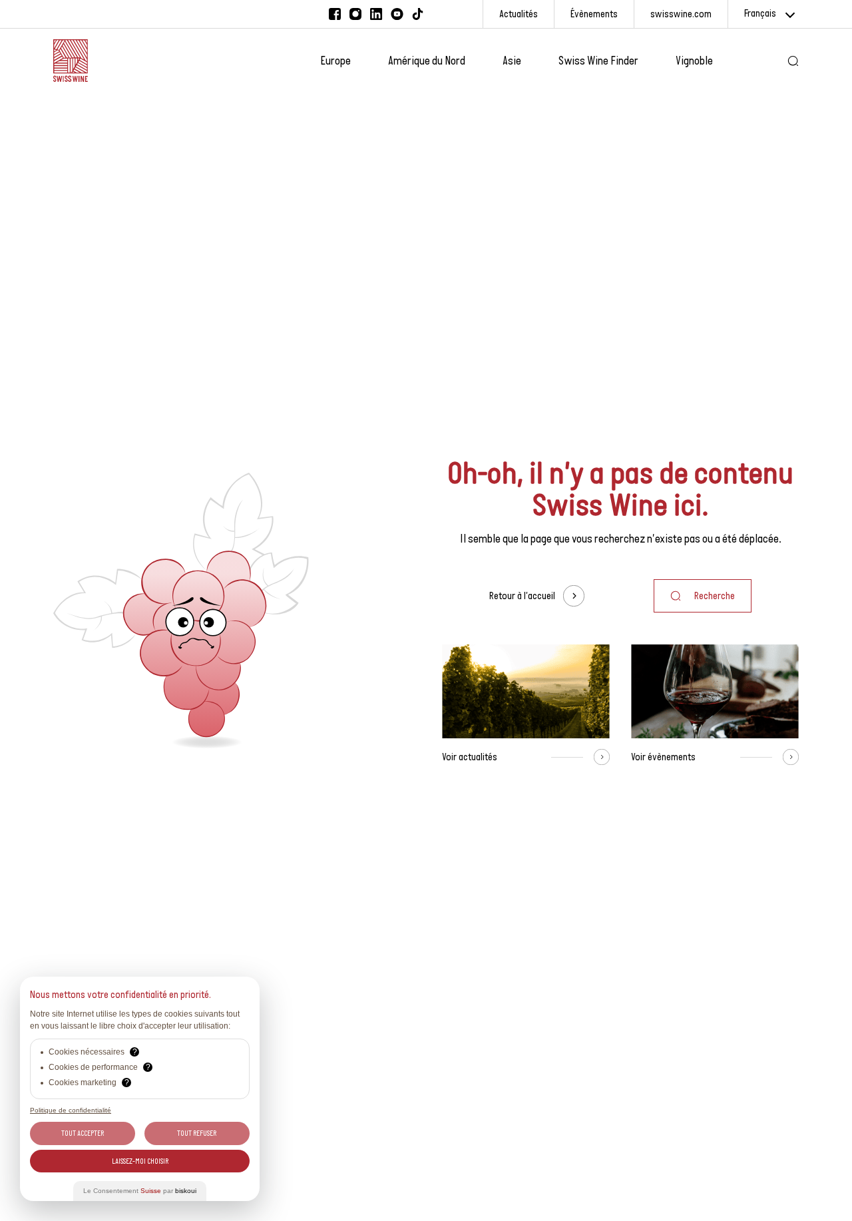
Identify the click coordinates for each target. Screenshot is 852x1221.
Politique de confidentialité (70, 1110)
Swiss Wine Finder (598, 60)
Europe (335, 60)
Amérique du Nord (426, 60)
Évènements (594, 13)
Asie (512, 60)
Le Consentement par (139, 1190)
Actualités (518, 13)
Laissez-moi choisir (140, 1161)
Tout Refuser (196, 1133)
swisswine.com (681, 13)
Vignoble (694, 60)
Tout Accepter (82, 1133)
